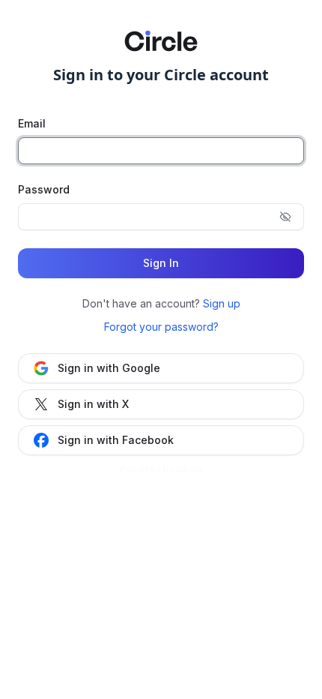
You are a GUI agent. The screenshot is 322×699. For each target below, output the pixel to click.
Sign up (221, 303)
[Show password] (285, 217)
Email (32, 123)
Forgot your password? (161, 326)
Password (44, 189)
